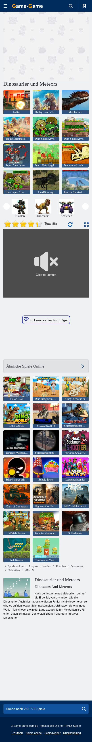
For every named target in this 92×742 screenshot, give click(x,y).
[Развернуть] (86, 224)
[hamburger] (5, 6)
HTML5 (29, 570)
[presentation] (6, 206)
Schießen (14, 570)
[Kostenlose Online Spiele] (27, 6)
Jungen (33, 566)
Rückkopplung (72, 733)
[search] (84, 709)
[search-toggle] (70, 6)
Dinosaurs (76, 566)
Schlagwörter (52, 733)
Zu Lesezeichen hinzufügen (49, 320)
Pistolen (60, 566)
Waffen (46, 566)
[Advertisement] (41, 45)
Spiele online (16, 566)
